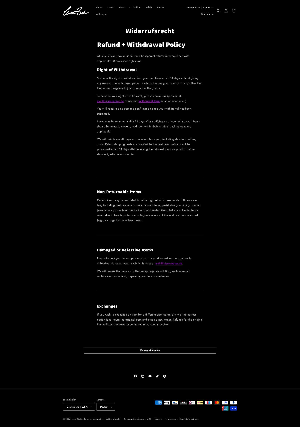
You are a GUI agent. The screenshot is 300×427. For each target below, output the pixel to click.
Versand (158, 419)
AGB (149, 419)
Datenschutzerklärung (134, 419)
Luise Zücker (77, 419)
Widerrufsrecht (113, 419)
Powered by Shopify (93, 419)
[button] (218, 11)
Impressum (171, 419)
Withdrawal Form (149, 101)
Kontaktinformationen (189, 419)
